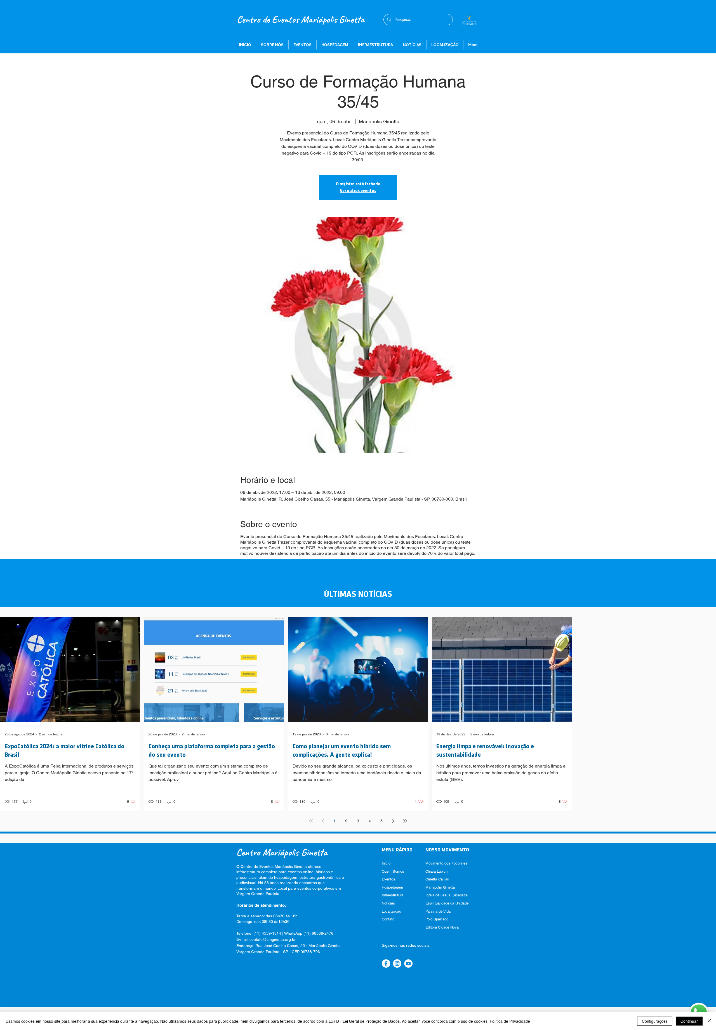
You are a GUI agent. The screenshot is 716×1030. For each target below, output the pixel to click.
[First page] (311, 821)
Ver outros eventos (358, 191)
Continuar (689, 1021)
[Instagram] (397, 963)
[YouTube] (408, 963)
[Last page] (405, 821)
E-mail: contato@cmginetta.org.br (266, 939)
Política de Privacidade (510, 1021)
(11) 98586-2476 (318, 933)
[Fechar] (709, 1021)
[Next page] (393, 821)
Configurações (655, 1021)
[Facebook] (386, 963)
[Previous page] (323, 821)
